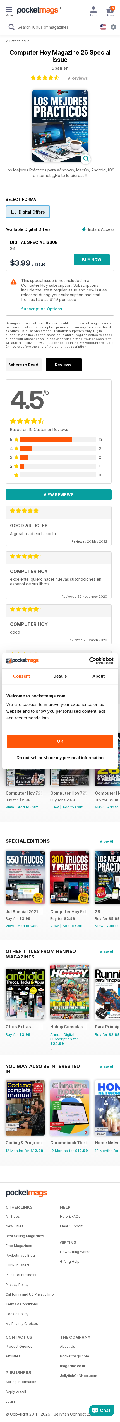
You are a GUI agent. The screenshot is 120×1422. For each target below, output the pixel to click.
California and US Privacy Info (30, 1294)
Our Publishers (18, 1265)
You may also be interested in (43, 1066)
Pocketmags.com (74, 1356)
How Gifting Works (75, 1252)
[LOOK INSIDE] (60, 160)
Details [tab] (60, 676)
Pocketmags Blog (20, 1255)
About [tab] (98, 676)
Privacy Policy (17, 1285)
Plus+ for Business (21, 1275)
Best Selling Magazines (25, 1236)
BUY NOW (92, 259)
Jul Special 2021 (22, 911)
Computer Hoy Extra (68, 911)
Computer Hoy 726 (24, 793)
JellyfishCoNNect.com (78, 1376)
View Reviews (59, 494)
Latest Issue (19, 41)
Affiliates (13, 1356)
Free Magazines (19, 1246)
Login (10, 1401)
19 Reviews (77, 78)
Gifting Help (70, 1261)
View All (107, 841)
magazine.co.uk (73, 1366)
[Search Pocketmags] (11, 27)
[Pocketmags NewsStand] (36, 11)
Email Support (71, 1226)
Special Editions (28, 841)
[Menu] (9, 10)
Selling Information (21, 1382)
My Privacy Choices (22, 1324)
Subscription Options (41, 309)
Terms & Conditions (22, 1304)
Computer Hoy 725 (68, 793)
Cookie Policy (17, 1314)
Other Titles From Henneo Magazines (41, 951)
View (10, 807)
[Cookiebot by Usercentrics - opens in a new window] (89, 660)
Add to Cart (28, 807)
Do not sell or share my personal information (60, 757)
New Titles (14, 1226)
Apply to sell (16, 1391)
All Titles (13, 1216)
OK (60, 741)
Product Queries (19, 1346)
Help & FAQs (70, 1216)
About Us (67, 1346)
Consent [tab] (21, 676)
